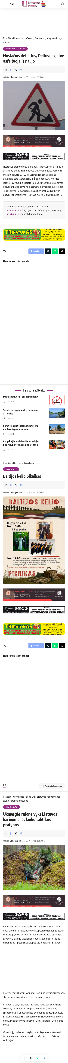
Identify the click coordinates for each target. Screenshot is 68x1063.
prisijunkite (12, 214)
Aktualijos (11, 469)
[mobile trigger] (6, 4)
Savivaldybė (11, 807)
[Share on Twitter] (15, 69)
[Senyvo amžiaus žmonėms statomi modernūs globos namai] (57, 429)
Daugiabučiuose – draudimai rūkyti (21, 396)
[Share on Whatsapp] (37, 1058)
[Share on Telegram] (20, 69)
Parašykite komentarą (53, 786)
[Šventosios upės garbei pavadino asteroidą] (57, 413)
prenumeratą (13, 210)
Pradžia (7, 38)
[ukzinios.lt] (34, 3)
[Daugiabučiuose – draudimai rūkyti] (57, 399)
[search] (62, 4)
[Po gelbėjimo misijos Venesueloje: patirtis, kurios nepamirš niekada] (57, 444)
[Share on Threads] (62, 251)
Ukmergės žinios (16, 77)
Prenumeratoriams (15, 49)
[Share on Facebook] (11, 69)
